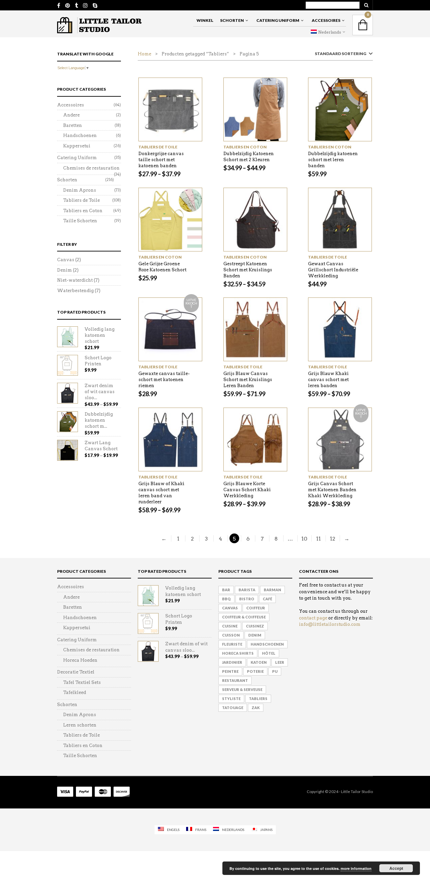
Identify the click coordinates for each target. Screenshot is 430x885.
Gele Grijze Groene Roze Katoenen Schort (162, 266)
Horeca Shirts (238, 653)
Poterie (255, 671)
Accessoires (326, 20)
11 (318, 538)
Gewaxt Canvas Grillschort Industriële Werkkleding (333, 269)
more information (356, 868)
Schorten (232, 20)
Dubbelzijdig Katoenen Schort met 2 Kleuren (248, 156)
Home (144, 53)
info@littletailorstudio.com (329, 624)
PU (274, 671)
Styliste (231, 698)
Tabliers (258, 698)
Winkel (205, 20)
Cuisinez (255, 626)
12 (332, 538)
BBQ (226, 599)
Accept (396, 868)
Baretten (72, 125)
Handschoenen (80, 135)
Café (267, 599)
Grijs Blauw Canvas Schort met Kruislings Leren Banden (247, 379)
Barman (272, 590)
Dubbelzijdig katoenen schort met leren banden (333, 159)
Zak (256, 707)
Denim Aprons (79, 190)
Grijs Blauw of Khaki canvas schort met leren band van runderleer (161, 492)
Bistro (246, 599)
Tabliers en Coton (245, 146)
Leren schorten (79, 725)
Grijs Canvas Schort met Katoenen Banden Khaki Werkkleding (332, 489)
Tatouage (232, 707)
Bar (226, 590)
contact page (313, 617)
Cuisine (230, 626)
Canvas (65, 259)
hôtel (268, 653)
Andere (71, 115)
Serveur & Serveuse (242, 689)
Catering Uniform (277, 20)
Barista (247, 590)
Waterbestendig (75, 290)
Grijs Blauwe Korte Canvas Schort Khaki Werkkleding (247, 489)
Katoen (259, 662)
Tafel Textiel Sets (82, 682)
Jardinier (232, 662)
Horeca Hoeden (80, 660)
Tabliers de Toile (157, 146)
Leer (279, 662)
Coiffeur (255, 608)
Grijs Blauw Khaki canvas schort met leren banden (328, 379)
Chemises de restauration (91, 168)
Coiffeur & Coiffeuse (244, 617)
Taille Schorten (80, 220)
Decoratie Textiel (75, 671)
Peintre (230, 671)
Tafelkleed (74, 692)
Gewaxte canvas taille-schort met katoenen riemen (164, 379)
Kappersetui (76, 145)
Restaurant (235, 680)
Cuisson (231, 635)
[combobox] (342, 55)
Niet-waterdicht (75, 280)
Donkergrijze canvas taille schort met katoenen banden (161, 159)
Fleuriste (232, 644)
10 (304, 538)
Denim (64, 270)
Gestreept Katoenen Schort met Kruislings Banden (247, 269)
